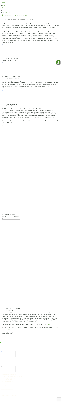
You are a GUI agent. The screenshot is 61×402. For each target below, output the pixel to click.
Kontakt (3, 395)
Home (3, 2)
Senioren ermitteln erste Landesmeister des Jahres (15, 15)
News (3, 5)
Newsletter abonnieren (7, 389)
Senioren (4, 9)
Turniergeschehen (7, 12)
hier (49, 324)
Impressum (8, 395)
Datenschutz (15, 395)
